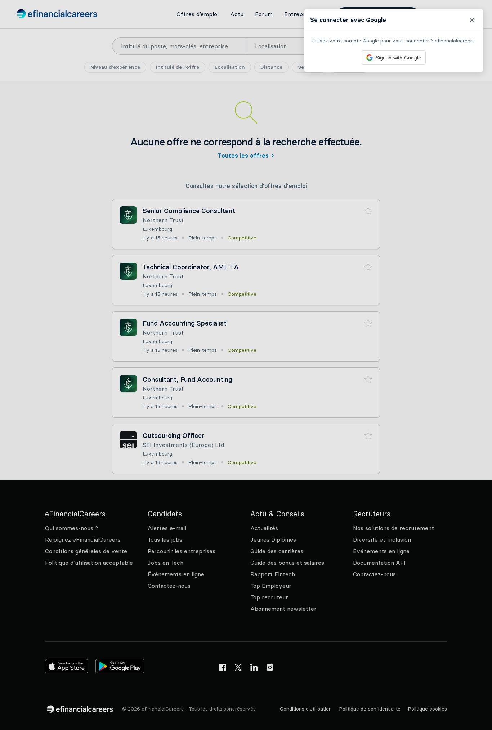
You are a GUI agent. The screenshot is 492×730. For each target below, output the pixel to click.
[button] (246, 365)
